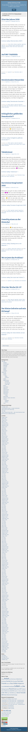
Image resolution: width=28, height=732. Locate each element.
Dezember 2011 (5, 562)
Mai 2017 (4, 476)
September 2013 (5, 534)
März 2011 (4, 575)
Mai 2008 (4, 620)
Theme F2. (19, 729)
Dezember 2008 (5, 611)
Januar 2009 (4, 610)
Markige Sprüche (5, 689)
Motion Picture (6, 380)
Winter (6, 339)
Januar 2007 (4, 642)
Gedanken (5, 365)
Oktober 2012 (4, 549)
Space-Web (6, 393)
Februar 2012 (4, 560)
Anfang (2, 679)
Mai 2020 (4, 433)
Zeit (20, 280)
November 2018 (5, 456)
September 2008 (5, 615)
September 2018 (5, 459)
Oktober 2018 (4, 457)
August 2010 (4, 584)
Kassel (12, 686)
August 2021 (4, 426)
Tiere (4, 403)
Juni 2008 (4, 619)
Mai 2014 (4, 523)
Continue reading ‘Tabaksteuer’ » (9, 171)
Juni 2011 (4, 571)
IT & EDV (5, 366)
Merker (5, 369)
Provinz (5, 385)
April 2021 (4, 429)
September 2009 (5, 599)
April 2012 (4, 557)
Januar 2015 (4, 513)
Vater (16, 46)
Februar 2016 (4, 495)
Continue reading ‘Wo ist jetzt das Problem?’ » (13, 277)
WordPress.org (4, 659)
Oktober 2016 (4, 484)
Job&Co (5, 368)
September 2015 (5, 502)
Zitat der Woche (4, 301)
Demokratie (10, 45)
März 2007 (4, 639)
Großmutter (3, 46)
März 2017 (4, 479)
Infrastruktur (16, 105)
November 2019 (5, 440)
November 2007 (5, 628)
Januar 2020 (4, 437)
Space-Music (21, 210)
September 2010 (5, 583)
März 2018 (4, 464)
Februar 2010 (4, 592)
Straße (2, 107)
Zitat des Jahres (20, 46)
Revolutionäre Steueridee (12, 80)
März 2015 (4, 510)
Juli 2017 (4, 473)
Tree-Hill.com (7, 710)
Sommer (2, 339)
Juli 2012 (4, 553)
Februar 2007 (4, 641)
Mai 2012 (4, 556)
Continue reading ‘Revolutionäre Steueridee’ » (13, 101)
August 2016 (4, 487)
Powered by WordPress (11, 729)
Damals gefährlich (5, 714)
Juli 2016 (4, 488)
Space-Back (19, 44)
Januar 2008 (4, 626)
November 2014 (5, 515)
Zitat (5, 695)
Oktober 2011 (4, 565)
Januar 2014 (4, 529)
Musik (15, 211)
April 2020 (4, 434)
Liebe (21, 686)
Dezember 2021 (5, 424)
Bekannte (14, 679)
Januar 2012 (4, 561)
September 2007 (5, 631)
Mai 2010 (4, 588)
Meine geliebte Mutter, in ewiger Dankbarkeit (10, 408)
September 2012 (5, 550)
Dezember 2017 (5, 468)
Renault (20, 249)
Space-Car (12, 104)
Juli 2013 (4, 537)
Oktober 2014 (4, 517)
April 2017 (4, 478)
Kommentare (3, 47)
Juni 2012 (4, 554)
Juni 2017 (4, 475)
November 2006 (5, 645)
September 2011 (5, 566)
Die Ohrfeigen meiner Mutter (11, 698)
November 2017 (5, 469)
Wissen (15, 692)
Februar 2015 (4, 511)
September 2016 (5, 486)
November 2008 (5, 612)
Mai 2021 (4, 428)
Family (5, 373)
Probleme (21, 211)
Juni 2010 (4, 587)
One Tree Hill (7, 382)
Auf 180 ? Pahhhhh (9, 54)
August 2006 (4, 649)
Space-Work (20, 104)
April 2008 (4, 622)
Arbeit (5, 105)
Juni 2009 (4, 603)
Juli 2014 (4, 521)
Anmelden (4, 655)
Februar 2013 (4, 544)
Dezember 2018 (5, 455)
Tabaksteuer (7, 152)
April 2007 (4, 638)
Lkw (22, 105)
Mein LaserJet (11, 708)
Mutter (11, 46)
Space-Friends (14, 248)
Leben (20, 72)
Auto (24, 248)
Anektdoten (3, 725)
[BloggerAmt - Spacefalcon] (4, 724)
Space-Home (24, 44)
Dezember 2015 (5, 498)
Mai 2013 (4, 540)
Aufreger (5, 362)
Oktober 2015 (4, 500)
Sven (8, 692)
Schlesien (15, 44)
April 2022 (4, 421)
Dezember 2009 (5, 595)
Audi (10, 679)
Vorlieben (5, 370)
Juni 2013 (4, 538)
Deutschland (18, 45)
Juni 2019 (4, 447)
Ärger (8, 105)
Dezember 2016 (5, 482)
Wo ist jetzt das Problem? (12, 258)
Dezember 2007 (5, 627)
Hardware (7, 400)
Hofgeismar (20, 683)
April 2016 (4, 492)
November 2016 (5, 483)
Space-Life (3, 45)
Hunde (2, 686)
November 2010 (5, 580)
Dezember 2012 (5, 546)
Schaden (23, 144)
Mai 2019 (4, 448)
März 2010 (4, 591)
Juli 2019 (4, 445)
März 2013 (4, 542)
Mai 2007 (4, 637)
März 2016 (4, 494)
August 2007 (4, 633)
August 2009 (4, 600)
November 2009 (5, 596)
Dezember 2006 (5, 643)
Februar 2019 (4, 452)
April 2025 (4, 418)
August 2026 (4, 417)
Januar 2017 (4, 480)
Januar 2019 (4, 453)
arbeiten (12, 300)
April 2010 (4, 589)
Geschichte (21, 337)
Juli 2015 (4, 504)
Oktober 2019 (4, 441)
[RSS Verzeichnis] (4, 721)
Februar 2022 (4, 422)
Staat (5, 176)
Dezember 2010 (5, 579)
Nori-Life (3, 361)
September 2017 (5, 472)
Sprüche (23, 300)
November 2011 (5, 564)
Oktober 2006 (5, 646)
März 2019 (4, 451)
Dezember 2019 (5, 438)
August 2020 (4, 430)
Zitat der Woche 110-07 (11, 287)
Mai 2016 (4, 491)
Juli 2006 (4, 650)
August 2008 (4, 616)
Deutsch (14, 45)
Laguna (17, 249)
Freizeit (14, 249)
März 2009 (4, 607)
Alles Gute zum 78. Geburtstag (8, 409)
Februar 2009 (5, 608)
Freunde (3, 683)
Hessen (14, 144)
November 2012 (5, 548)
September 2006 (5, 647)
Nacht (18, 689)
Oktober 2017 (4, 471)
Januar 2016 (4, 496)
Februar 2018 (4, 465)
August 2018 (4, 460)
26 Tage (3, 410)
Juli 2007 (4, 634)
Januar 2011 (4, 577)
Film (12, 681)
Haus (11, 683)
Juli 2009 (4, 602)
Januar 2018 (4, 467)
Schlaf (5, 690)
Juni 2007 (4, 635)
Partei (14, 46)
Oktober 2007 (4, 630)
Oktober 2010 (4, 581)
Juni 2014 (4, 522)
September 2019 (5, 442)
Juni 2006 (4, 651)
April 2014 (4, 525)
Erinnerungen (6, 364)
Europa (23, 175)
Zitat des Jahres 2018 (10, 19)
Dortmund (3, 681)
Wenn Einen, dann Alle (6, 713)
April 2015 (4, 509)
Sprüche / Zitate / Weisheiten (9, 397)
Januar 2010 (4, 593)
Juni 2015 (4, 506)
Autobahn (3, 249)
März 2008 (4, 623)
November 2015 (5, 499)
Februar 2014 (4, 527)
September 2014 (5, 518)
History (9, 44)
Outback (17, 144)
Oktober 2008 (5, 614)
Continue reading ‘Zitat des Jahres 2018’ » (12, 41)
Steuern (24, 105)
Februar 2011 (4, 576)
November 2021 (5, 425)
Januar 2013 (4, 545)
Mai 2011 (4, 572)
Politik (12, 44)
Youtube (22, 693)
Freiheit (11, 249)
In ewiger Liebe (5, 406)
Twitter (6, 395)
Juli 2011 (4, 569)
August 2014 (4, 519)
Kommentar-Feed (5, 658)
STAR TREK (7, 384)
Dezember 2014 (5, 514)
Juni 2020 (4, 432)
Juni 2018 (4, 461)
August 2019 (4, 444)
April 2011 (4, 573)
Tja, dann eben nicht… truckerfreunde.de (16, 700)
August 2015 (4, 503)
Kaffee (10, 686)
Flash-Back (20, 681)
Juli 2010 (4, 585)
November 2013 (5, 531)
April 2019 (4, 449)
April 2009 (4, 606)
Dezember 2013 (5, 530)
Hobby (5, 378)
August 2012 (4, 552)
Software (6, 401)
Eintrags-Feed (4, 656)
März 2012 (4, 558)
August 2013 (4, 535)
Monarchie (7, 46)
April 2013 (4, 541)
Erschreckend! (11, 705)
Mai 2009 (4, 604)
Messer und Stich (5, 716)
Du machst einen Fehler (6, 712)
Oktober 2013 (4, 533)
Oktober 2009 (4, 597)
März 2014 (4, 526)
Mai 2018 (4, 463)
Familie (22, 45)
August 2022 (4, 420)
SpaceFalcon (14, 3)
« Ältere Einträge (5, 345)
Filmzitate (7, 381)
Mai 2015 (4, 507)
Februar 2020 (5, 436)
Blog (17, 679)
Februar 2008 (5, 624)
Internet (6, 686)
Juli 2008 (4, 618)
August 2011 (4, 568)
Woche (18, 692)
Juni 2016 (4, 490)
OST (20, 689)
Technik (5, 399)
